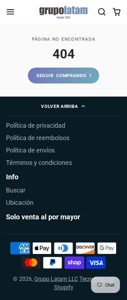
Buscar (15, 190)
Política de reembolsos (37, 138)
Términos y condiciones (39, 162)
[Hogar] (63, 12)
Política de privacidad (35, 125)
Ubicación (20, 202)
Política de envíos (30, 150)
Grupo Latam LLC (56, 279)
